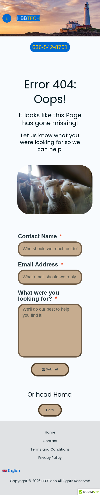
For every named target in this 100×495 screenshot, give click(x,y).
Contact (50, 440)
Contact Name (38, 236)
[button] (50, 47)
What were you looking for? (38, 296)
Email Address (39, 265)
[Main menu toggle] (6, 18)
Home (50, 432)
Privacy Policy (50, 457)
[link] (11, 470)
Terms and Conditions (50, 449)
